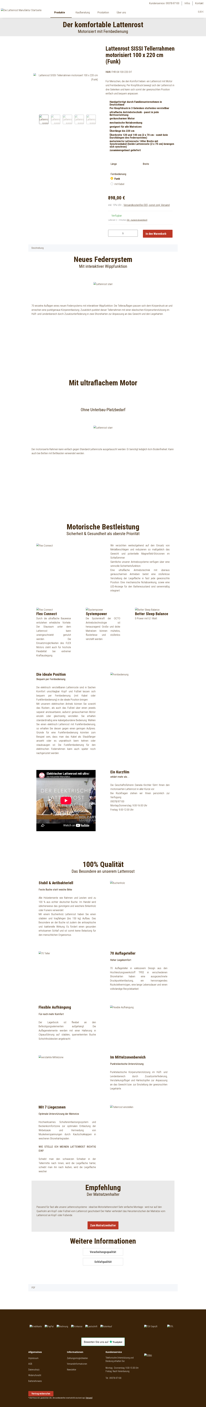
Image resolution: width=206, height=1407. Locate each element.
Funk (117, 178)
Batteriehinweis (35, 1381)
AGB (30, 1364)
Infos (187, 3)
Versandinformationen (77, 1364)
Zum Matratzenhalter (103, 1225)
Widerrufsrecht (34, 1375)
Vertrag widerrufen (41, 1393)
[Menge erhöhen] (134, 233)
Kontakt (199, 3)
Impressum (33, 1358)
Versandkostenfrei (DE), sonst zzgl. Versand (147, 205)
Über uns (121, 12)
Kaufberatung (83, 12)
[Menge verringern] (111, 233)
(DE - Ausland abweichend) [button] (137, 220)
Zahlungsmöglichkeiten (77, 1358)
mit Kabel (119, 184)
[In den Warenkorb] (30, 43)
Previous (36, 120)
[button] (186, 12)
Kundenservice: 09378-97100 (164, 3)
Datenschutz (33, 1369)
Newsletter (71, 1369)
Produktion (103, 12)
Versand (89, 1398)
